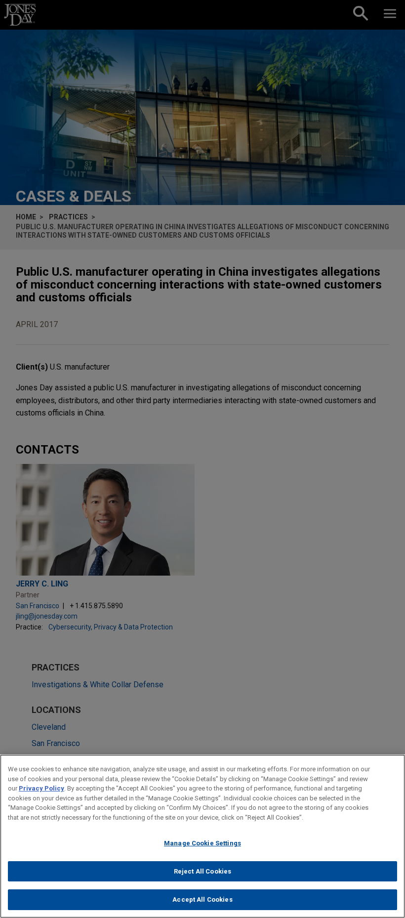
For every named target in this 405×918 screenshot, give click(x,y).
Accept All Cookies (202, 899)
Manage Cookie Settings (202, 843)
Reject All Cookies (202, 871)
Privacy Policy (41, 788)
